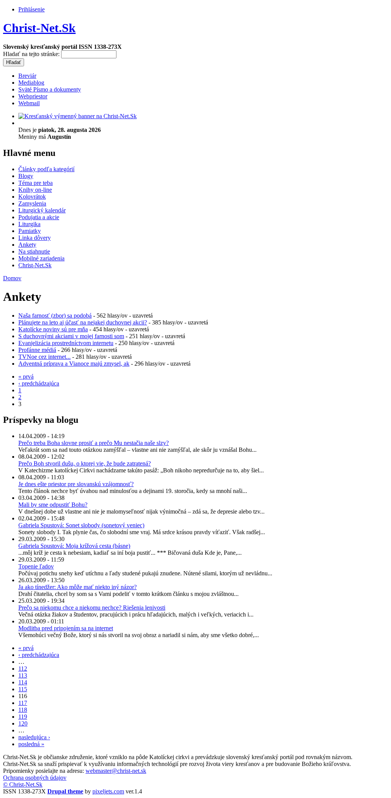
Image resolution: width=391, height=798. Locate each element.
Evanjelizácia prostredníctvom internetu (65, 343)
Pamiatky (29, 231)
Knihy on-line (35, 189)
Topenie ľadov (36, 566)
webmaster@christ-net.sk (116, 770)
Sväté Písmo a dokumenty (49, 89)
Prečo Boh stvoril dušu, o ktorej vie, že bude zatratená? (84, 463)
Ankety (27, 244)
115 (22, 689)
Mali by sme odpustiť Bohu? (52, 504)
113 (22, 675)
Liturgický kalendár (42, 210)
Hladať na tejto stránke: (32, 54)
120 (22, 723)
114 (22, 682)
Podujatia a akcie (38, 217)
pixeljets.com (108, 791)
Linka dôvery (34, 237)
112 (22, 668)
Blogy (25, 176)
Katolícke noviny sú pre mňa (53, 329)
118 (22, 709)
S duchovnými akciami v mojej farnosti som (71, 336)
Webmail (29, 103)
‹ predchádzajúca (38, 383)
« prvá (26, 376)
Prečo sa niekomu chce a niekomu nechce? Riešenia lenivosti (91, 607)
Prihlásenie (31, 9)
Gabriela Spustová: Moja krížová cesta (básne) (74, 546)
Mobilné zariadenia (41, 258)
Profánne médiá (37, 350)
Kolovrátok (32, 196)
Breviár (27, 75)
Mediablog (31, 82)
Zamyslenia (32, 203)
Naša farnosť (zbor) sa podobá (55, 315)
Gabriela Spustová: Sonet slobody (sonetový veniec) (81, 525)
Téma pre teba (35, 183)
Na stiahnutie (34, 251)
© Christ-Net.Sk (22, 784)
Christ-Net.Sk (39, 28)
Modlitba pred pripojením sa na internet (65, 628)
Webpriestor (32, 96)
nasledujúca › (34, 737)
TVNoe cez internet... (44, 356)
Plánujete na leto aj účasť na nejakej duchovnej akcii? (82, 322)
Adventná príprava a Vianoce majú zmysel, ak (73, 363)
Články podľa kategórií (46, 169)
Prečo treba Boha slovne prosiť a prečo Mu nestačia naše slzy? (93, 443)
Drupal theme (65, 791)
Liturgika (29, 224)
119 (22, 716)
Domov (12, 278)
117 (22, 703)
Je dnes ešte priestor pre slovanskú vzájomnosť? (76, 484)
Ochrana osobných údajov (34, 777)
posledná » (31, 744)
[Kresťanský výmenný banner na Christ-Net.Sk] (77, 116)
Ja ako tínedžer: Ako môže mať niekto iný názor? (77, 587)
